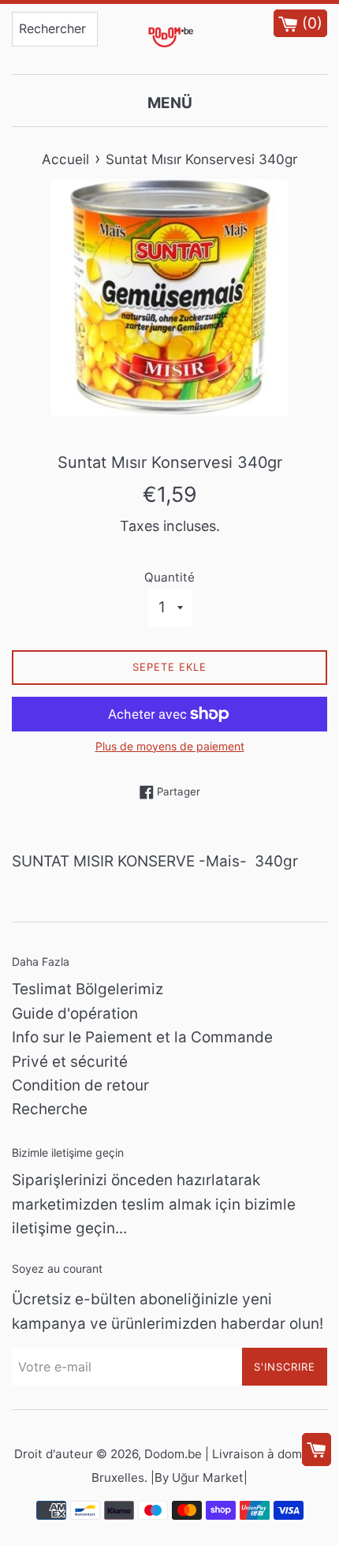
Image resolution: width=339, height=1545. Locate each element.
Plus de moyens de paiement (169, 746)
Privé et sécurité (70, 1062)
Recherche (50, 1109)
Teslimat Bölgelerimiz (87, 989)
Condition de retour (80, 1085)
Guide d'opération (75, 1013)
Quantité (169, 577)
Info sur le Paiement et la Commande (142, 1037)
